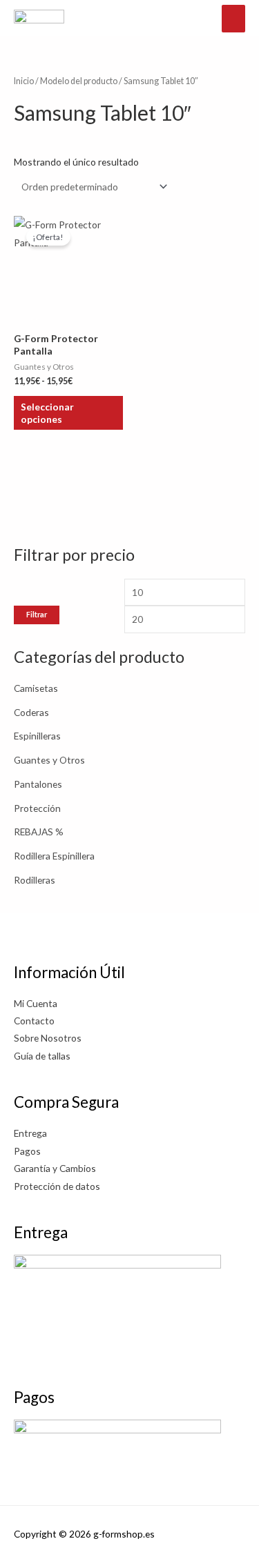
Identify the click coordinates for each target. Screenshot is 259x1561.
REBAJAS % (39, 831)
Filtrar (36, 614)
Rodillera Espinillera (54, 856)
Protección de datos (57, 1186)
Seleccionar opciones (47, 413)
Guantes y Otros (49, 760)
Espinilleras (37, 736)
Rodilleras (34, 880)
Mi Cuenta (35, 1003)
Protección (37, 808)
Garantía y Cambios (55, 1168)
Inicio (24, 81)
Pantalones (38, 784)
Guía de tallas (42, 1056)
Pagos (27, 1151)
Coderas (31, 712)
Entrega (30, 1133)
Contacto (34, 1020)
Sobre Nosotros (47, 1038)
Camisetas (36, 688)
